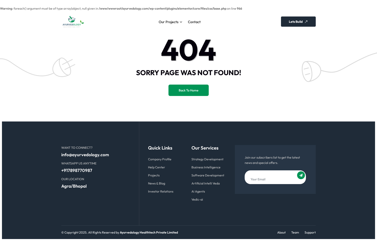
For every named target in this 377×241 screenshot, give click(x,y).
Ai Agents (198, 191)
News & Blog (156, 183)
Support (310, 232)
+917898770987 (76, 170)
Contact (194, 22)
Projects (154, 175)
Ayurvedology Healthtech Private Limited (149, 232)
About (281, 232)
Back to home (189, 90)
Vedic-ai (197, 199)
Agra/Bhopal (74, 186)
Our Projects (168, 22)
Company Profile (159, 159)
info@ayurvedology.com (85, 154)
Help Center (156, 167)
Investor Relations (160, 191)
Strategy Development (207, 159)
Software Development (207, 175)
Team (295, 232)
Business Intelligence (206, 167)
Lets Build (296, 22)
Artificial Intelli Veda (205, 183)
